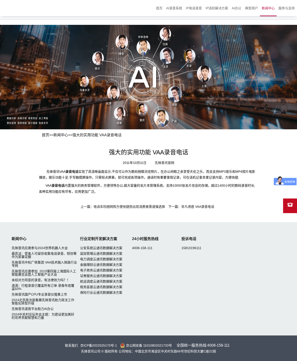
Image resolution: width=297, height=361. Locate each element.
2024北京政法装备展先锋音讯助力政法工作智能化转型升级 (43, 301)
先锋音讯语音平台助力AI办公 (33, 309)
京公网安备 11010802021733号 (149, 345)
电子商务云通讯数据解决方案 (101, 270)
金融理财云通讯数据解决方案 (101, 265)
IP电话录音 (194, 8)
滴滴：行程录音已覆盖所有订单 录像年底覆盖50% (43, 287)
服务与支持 (286, 8)
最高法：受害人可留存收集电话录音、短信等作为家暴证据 (44, 255)
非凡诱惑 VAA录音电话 (197, 206)
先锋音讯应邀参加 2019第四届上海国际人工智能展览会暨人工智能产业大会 (44, 272)
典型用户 (251, 8)
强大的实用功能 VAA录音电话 (97, 135)
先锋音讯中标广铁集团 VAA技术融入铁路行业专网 (44, 263)
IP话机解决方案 (217, 8)
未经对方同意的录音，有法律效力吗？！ (41, 280)
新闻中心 (268, 8)
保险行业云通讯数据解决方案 (101, 292)
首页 (159, 8)
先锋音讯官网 (164, 163)
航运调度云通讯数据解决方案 (101, 281)
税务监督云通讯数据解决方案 (101, 287)
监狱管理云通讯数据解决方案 (101, 253)
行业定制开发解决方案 (98, 239)
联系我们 (71, 345)
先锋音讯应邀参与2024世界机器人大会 (40, 248)
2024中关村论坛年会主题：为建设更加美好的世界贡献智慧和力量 (43, 315)
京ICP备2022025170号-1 (98, 345)
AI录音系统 (174, 8)
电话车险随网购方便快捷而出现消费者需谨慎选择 (129, 206)
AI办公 (236, 8)
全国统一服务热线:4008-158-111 (203, 345)
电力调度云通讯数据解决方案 (101, 259)
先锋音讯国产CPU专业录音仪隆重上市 (39, 294)
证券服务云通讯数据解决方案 (101, 276)
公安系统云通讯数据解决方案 (101, 248)
